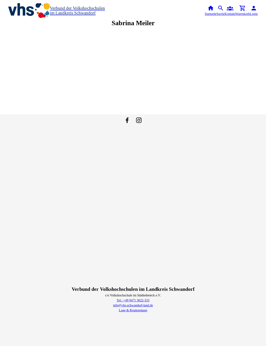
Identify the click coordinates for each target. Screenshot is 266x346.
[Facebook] (127, 120)
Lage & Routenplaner (133, 310)
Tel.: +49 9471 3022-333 (133, 300)
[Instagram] (139, 120)
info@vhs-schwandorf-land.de (133, 305)
